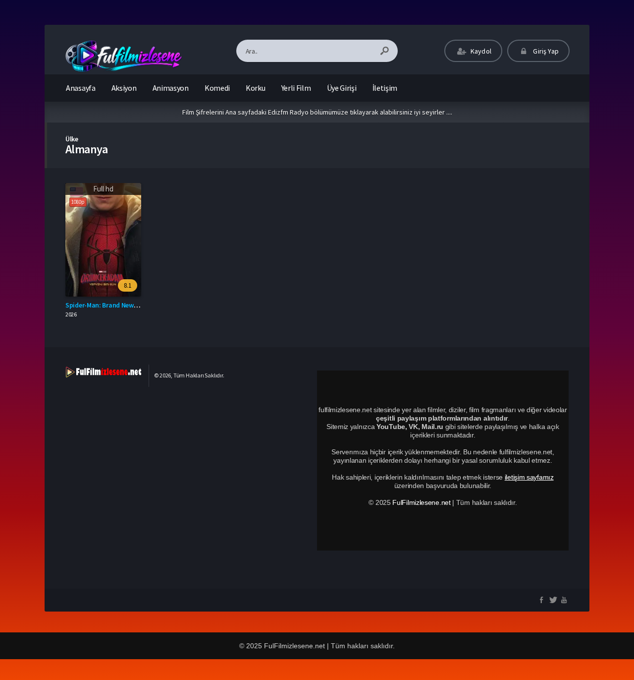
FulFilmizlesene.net (421, 502)
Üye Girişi (342, 88)
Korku (255, 88)
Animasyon (171, 88)
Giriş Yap (545, 51)
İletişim (385, 88)
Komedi (217, 88)
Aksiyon (124, 88)
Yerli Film (296, 88)
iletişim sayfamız (529, 477)
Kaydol (480, 51)
